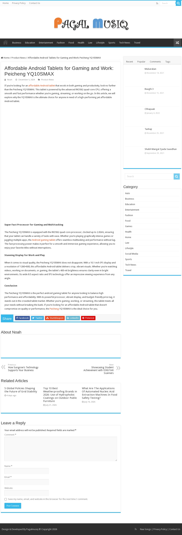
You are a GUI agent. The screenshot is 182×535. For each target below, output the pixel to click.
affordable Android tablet (41, 85)
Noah (9, 80)
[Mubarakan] (134, 76)
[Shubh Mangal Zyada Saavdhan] (134, 156)
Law (90, 42)
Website (8, 488)
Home (6, 3)
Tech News (124, 42)
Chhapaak (150, 109)
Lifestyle (100, 42)
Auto (127, 193)
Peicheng (54, 308)
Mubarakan (150, 69)
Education (30, 42)
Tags (167, 61)
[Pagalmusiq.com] (91, 21)
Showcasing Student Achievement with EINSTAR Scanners (99, 369)
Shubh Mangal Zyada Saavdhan (161, 149)
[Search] (178, 3)
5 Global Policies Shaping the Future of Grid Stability (20, 390)
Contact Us (34, 3)
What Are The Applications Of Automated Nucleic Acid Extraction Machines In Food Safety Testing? (99, 393)
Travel (137, 42)
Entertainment (46, 42)
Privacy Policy (19, 3)
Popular (141, 61)
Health (81, 42)
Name (8, 466)
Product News (19, 57)
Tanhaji (148, 129)
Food (71, 42)
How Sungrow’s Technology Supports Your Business (23, 368)
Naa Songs (145, 529)
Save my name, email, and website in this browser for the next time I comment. (48, 499)
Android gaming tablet (43, 240)
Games (128, 226)
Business (16, 42)
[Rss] (157, 3)
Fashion (61, 42)
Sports (111, 42)
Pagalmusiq (32, 529)
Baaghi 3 (149, 89)
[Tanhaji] (134, 136)
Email (8, 477)
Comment (10, 434)
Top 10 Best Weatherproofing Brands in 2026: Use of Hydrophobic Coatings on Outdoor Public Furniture (60, 395)
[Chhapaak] (134, 116)
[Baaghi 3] (134, 96)
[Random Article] (177, 42)
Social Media (131, 253)
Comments (155, 61)
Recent (129, 61)
